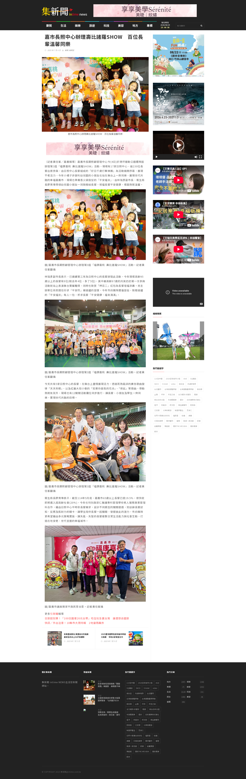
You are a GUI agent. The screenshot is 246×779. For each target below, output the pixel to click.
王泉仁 (189, 410)
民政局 (192, 405)
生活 (63, 25)
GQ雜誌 (193, 378)
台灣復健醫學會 (171, 389)
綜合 (169, 696)
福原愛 (175, 415)
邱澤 (198, 421)
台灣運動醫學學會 (187, 389)
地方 (135, 25)
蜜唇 (178, 421)
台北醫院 (157, 389)
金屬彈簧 (157, 426)
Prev (155, 340)
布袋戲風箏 (172, 399)
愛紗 (181, 399)
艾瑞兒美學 (158, 421)
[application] (178, 145)
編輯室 (71, 50)
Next (202, 340)
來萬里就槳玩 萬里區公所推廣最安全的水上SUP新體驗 (76, 635)
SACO (156, 384)
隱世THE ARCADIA (180, 426)
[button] (178, 145)
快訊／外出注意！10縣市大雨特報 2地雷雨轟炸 (74, 623)
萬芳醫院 (169, 421)
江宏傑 (156, 410)
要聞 (49, 25)
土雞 (156, 394)
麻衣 (156, 431)
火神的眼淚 (167, 410)
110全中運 (158, 378)
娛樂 (78, 25)
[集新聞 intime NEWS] (65, 9)
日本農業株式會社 (193, 399)
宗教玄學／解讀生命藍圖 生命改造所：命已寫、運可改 (109, 715)
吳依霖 (199, 389)
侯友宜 (181, 384)
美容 (121, 25)
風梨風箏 (193, 426)
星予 (156, 405)
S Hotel (165, 384)
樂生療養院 (182, 405)
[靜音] (195, 157)
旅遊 (92, 25)
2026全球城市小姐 (173, 378)
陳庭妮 (167, 426)
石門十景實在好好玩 (162, 415)
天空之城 (171, 394)
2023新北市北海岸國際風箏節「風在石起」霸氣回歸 (178, 339)
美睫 (190, 415)
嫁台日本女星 (159, 399)
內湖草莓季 (191, 384)
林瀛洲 (163, 405)
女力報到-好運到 (184, 394)
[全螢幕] (200, 157)
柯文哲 (172, 405)
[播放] (156, 157)
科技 (106, 25)
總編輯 (190, 346)
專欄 (149, 25)
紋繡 (183, 415)
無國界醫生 (179, 410)
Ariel (185, 378)
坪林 (163, 394)
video (173, 384)
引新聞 (54, 613)
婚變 (196, 394)
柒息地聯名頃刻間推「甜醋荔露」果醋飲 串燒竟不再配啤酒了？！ (109, 686)
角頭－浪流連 (188, 421)
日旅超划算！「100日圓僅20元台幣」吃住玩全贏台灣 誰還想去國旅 (87, 618)
